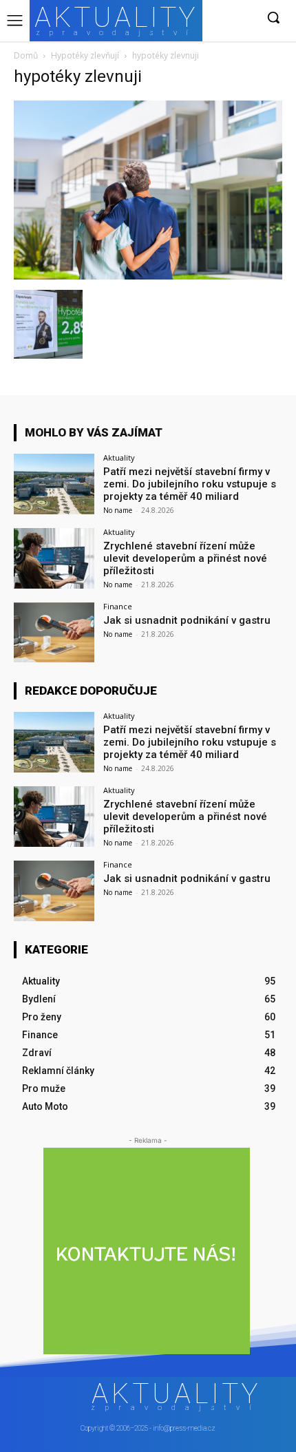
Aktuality (119, 457)
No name (117, 510)
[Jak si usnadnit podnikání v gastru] (54, 632)
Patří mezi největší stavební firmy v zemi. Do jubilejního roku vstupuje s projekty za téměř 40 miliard (189, 484)
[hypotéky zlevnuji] (148, 276)
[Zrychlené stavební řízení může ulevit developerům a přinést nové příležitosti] (54, 558)
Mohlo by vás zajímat (93, 432)
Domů (26, 55)
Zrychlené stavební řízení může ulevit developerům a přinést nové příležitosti (185, 558)
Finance (117, 606)
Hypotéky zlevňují (85, 55)
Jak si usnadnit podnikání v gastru (187, 620)
